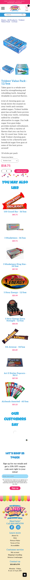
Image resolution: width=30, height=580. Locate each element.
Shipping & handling (15, 555)
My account (15, 552)
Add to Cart (21, 171)
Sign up (15, 488)
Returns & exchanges (15, 557)
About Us (15, 536)
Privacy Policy (15, 540)
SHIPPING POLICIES (14, 2)
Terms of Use (15, 543)
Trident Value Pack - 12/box (12, 21)
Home (3, 20)
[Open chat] (25, 575)
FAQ (15, 538)
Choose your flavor (7, 157)
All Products (12, 20)
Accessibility (15, 545)
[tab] (8, 69)
